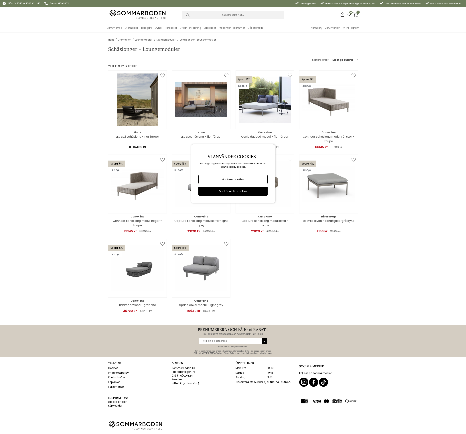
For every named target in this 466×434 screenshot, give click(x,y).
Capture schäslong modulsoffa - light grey (201, 223)
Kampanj (316, 28)
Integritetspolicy (118, 373)
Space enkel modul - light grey (201, 305)
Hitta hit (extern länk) (185, 383)
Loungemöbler (143, 39)
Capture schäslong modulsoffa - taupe (265, 223)
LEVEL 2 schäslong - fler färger (137, 137)
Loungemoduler (166, 39)
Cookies (113, 368)
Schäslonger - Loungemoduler (198, 39)
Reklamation (116, 387)
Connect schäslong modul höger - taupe (137, 223)
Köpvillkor (114, 382)
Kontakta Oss (116, 377)
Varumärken (332, 28)
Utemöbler (124, 39)
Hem (111, 39)
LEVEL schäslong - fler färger (201, 137)
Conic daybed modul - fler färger (265, 137)
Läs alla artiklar (117, 402)
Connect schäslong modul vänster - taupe (328, 139)
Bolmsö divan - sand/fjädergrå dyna (328, 221)
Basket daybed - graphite (137, 305)
